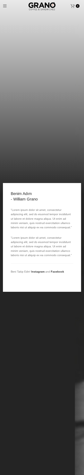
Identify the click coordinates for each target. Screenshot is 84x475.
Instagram (38, 271)
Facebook (57, 271)
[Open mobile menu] (5, 6)
